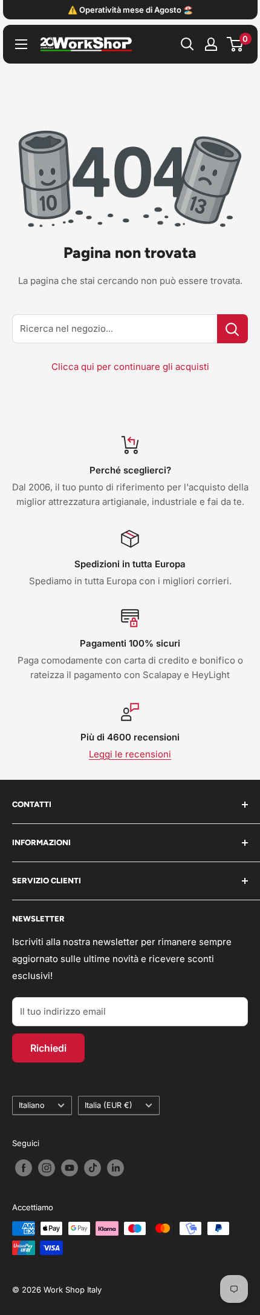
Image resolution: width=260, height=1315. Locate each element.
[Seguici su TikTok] (92, 1167)
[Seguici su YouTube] (69, 1167)
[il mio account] (211, 44)
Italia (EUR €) (108, 1105)
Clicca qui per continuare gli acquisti (130, 366)
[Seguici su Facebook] (23, 1167)
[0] (235, 44)
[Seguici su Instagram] (46, 1167)
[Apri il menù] (21, 44)
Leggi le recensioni (130, 754)
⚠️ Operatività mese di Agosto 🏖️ (130, 10)
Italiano (32, 1105)
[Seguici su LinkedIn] (115, 1167)
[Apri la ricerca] (187, 44)
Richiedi (48, 1048)
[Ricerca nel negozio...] (232, 328)
